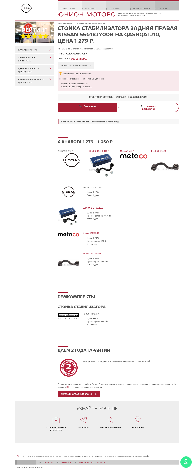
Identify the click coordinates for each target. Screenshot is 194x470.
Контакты (162, 8)
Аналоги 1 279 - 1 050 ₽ (74, 65)
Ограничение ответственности (92, 462)
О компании (114, 8)
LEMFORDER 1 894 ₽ (99, 151)
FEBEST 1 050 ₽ (158, 151)
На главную (90, 8)
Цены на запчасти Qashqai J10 (28, 70)
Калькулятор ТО (27, 49)
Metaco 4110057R (90, 233)
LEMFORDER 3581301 (92, 208)
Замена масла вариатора (26, 59)
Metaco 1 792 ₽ (127, 151)
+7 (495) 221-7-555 (68, 8)
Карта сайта (66, 462)
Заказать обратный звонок (77, 393)
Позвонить (87, 106)
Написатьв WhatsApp (148, 107)
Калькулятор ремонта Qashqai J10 (31, 81)
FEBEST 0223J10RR (92, 253)
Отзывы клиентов (142, 8)
